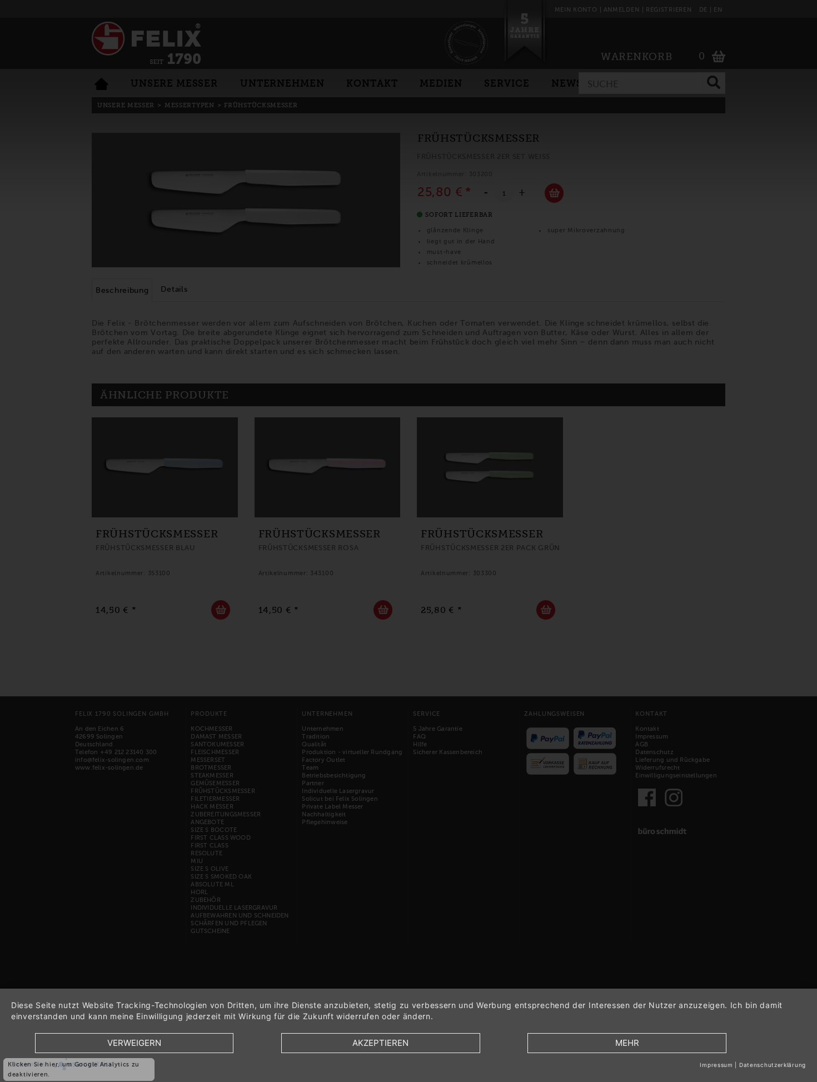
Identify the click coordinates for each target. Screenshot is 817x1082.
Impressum (716, 1064)
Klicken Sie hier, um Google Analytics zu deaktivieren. (74, 1069)
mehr (627, 1043)
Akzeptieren (380, 1043)
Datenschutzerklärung (772, 1064)
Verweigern (134, 1043)
